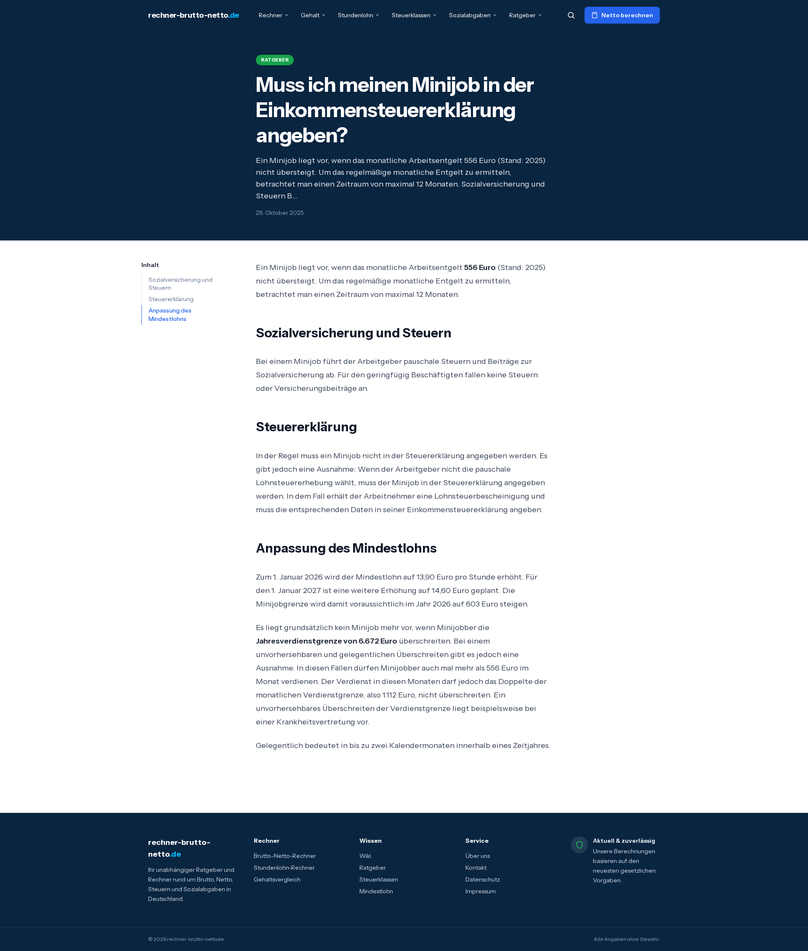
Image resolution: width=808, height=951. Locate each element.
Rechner (270, 15)
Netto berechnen (627, 15)
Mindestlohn (376, 891)
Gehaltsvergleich (277, 879)
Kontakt (475, 867)
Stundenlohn (355, 15)
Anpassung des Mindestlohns (170, 314)
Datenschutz (482, 879)
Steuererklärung (171, 299)
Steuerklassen (411, 15)
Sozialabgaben (470, 15)
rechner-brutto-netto (193, 15)
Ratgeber (522, 15)
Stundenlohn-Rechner (284, 867)
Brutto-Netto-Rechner (285, 856)
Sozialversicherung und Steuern (181, 283)
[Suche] (571, 15)
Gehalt (310, 15)
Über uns (477, 856)
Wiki (365, 856)
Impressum (480, 891)
